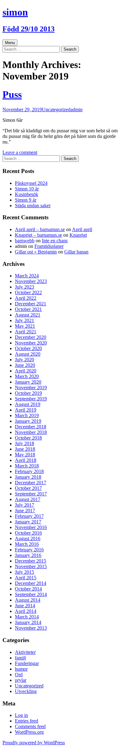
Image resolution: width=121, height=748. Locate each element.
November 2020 (31, 342)
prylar (20, 680)
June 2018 (25, 449)
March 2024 (27, 275)
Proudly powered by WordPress (33, 742)
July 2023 (24, 287)
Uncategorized (56, 109)
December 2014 (30, 583)
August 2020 (27, 354)
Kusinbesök (26, 194)
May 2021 (25, 326)
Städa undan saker (33, 205)
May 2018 (25, 454)
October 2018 (28, 437)
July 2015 (24, 572)
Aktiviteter (25, 652)
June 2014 (25, 605)
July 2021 (24, 320)
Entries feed (26, 720)
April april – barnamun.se (40, 229)
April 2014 (25, 611)
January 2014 (28, 622)
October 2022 (28, 292)
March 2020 (27, 376)
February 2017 (29, 516)
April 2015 (25, 577)
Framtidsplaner (49, 246)
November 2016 (31, 527)
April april (82, 229)
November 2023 (31, 281)
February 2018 (29, 471)
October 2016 (28, 533)
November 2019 (31, 387)
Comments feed (30, 726)
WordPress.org (29, 732)
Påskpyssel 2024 (31, 183)
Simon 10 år (27, 188)
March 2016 (27, 544)
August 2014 (27, 600)
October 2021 (28, 309)
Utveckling (26, 691)
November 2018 (31, 432)
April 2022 (25, 298)
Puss (12, 94)
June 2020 (25, 365)
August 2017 (27, 499)
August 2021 (27, 314)
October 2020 (28, 348)
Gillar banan (76, 251)
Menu (10, 42)
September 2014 (31, 594)
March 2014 (27, 616)
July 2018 (24, 443)
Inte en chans (55, 240)
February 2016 (29, 549)
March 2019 (27, 415)
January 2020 (28, 382)
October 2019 (28, 393)
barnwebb (24, 240)
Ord (19, 674)
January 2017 (28, 521)
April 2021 (25, 331)
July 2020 (24, 359)
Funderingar (27, 663)
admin (76, 109)
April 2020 (25, 370)
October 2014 (28, 588)
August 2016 (27, 538)
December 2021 (30, 303)
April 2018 (25, 460)
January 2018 (28, 477)
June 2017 (25, 510)
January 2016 (28, 555)
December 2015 (30, 560)
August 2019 (27, 404)
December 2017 (30, 482)
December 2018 (30, 426)
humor (21, 669)
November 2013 (31, 628)
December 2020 (30, 337)
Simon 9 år (25, 200)
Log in (21, 715)
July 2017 (24, 505)
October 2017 (28, 488)
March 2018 (27, 465)
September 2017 (31, 493)
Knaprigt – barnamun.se (38, 235)
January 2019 (28, 421)
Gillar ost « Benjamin (36, 251)
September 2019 (31, 398)
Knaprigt (78, 235)
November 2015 (31, 566)
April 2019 (25, 410)
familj (20, 657)
